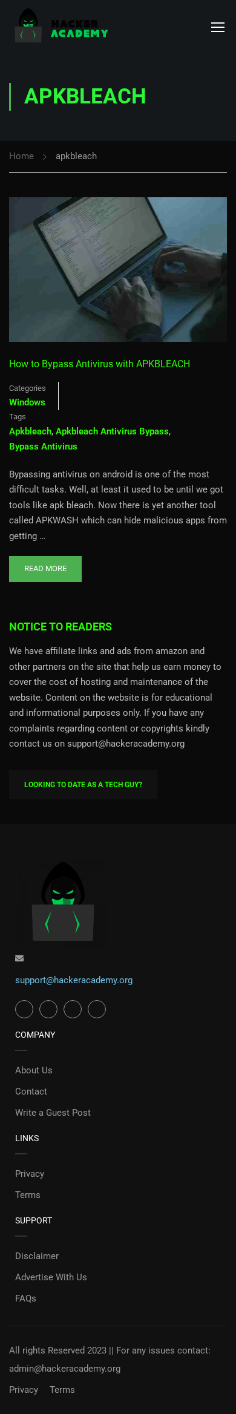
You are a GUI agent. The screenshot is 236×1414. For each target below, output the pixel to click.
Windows (27, 402)
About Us (34, 1070)
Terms (28, 1195)
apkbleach (30, 431)
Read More (45, 564)
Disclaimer (37, 1256)
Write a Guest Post (53, 1112)
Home (21, 156)
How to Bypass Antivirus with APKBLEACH (99, 364)
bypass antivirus (43, 446)
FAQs (25, 1298)
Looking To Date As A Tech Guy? (83, 785)
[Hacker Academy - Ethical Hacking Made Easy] (60, 26)
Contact (31, 1091)
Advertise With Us (51, 1277)
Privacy (29, 1173)
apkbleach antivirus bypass (112, 431)
